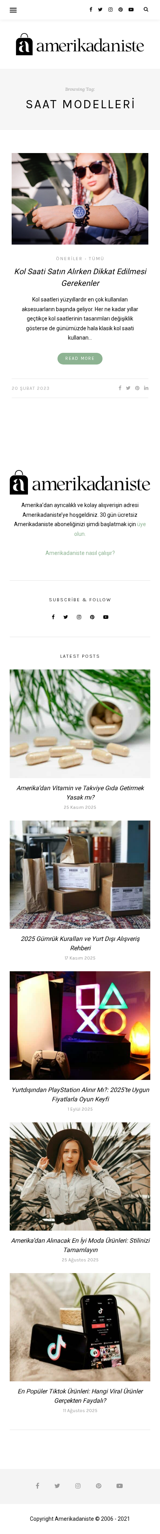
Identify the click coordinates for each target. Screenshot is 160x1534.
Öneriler (69, 258)
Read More (80, 358)
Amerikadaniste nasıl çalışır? (80, 553)
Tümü (96, 258)
